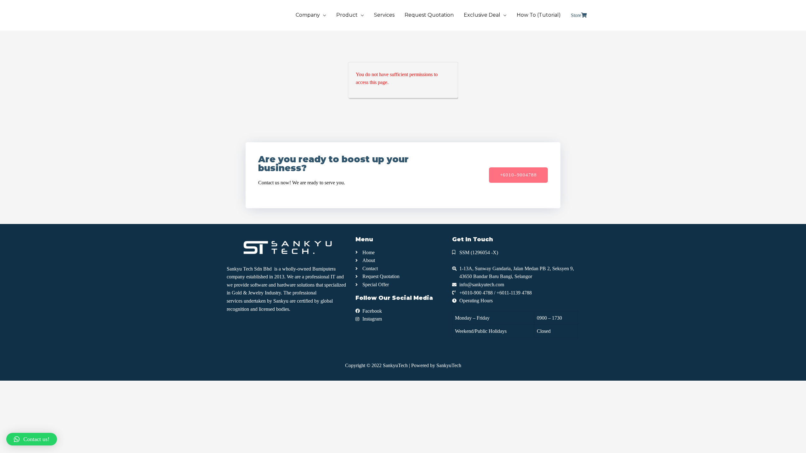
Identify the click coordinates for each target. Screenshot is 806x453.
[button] (518, 175)
